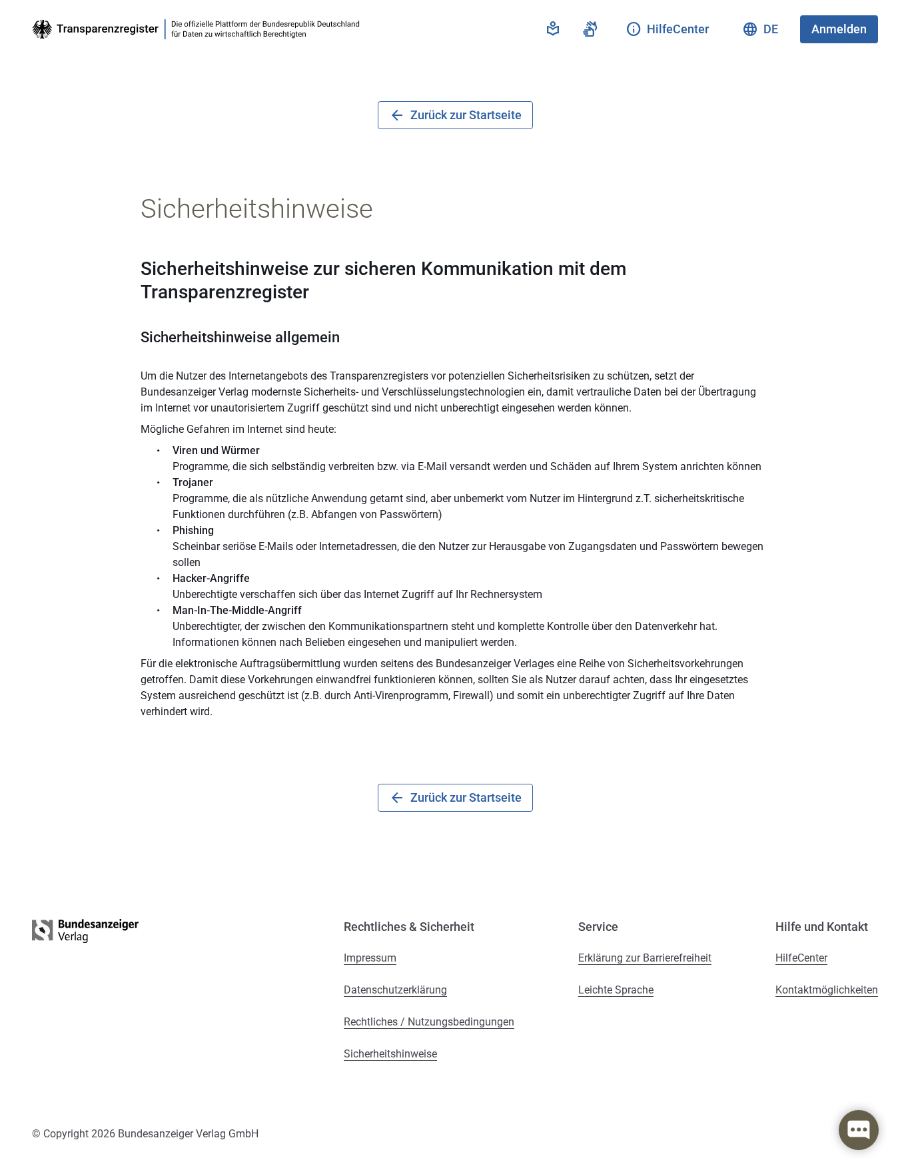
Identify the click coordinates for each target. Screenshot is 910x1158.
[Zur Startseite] (198, 29)
